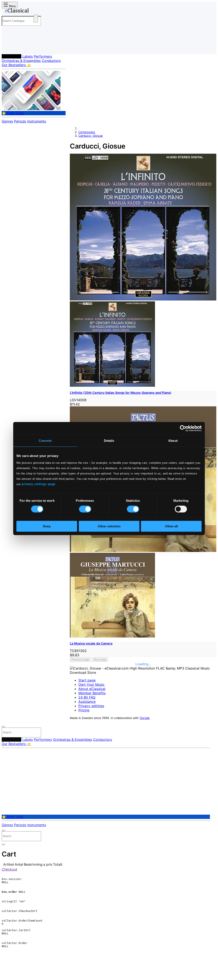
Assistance (87, 701)
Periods (20, 121)
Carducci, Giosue (90, 135)
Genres (7, 121)
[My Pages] (9, 47)
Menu (12, 6)
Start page (87, 680)
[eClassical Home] (36, 11)
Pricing (83, 710)
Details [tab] (109, 440)
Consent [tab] (45, 440)
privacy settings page (39, 484)
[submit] (34, 733)
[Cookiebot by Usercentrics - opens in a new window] (183, 428)
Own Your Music (91, 684)
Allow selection (109, 526)
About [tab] (173, 440)
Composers (11, 56)
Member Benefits (92, 693)
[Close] (3, 726)
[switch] (85, 509)
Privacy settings (91, 706)
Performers (43, 56)
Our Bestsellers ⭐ (16, 65)
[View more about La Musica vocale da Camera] (143, 551)
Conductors (51, 60)
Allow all (171, 526)
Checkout (9, 869)
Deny (47, 526)
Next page (100, 659)
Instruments (36, 121)
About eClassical (91, 689)
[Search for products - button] (36, 18)
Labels (27, 56)
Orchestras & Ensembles (21, 60)
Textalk (144, 718)
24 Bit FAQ (86, 697)
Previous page (80, 659)
